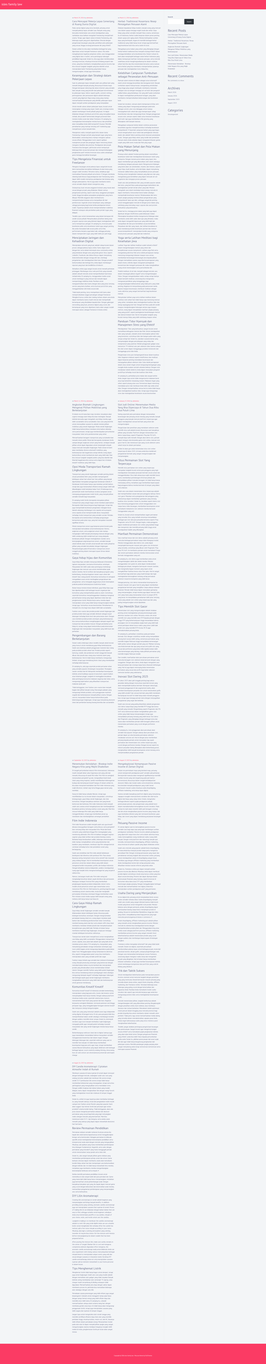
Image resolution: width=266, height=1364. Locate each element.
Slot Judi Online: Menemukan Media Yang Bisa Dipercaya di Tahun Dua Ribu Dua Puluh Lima (138, 407)
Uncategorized (173, 114)
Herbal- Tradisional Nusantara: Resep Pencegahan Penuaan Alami (137, 23)
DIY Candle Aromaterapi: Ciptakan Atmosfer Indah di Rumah (89, 1068)
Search (170, 17)
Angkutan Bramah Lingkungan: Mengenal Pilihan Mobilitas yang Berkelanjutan (89, 407)
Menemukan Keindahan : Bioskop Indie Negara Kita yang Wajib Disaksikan (92, 765)
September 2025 (174, 99)
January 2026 (172, 96)
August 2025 (172, 103)
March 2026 (172, 92)
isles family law (12, 4)
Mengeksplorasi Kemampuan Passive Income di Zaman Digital (137, 765)
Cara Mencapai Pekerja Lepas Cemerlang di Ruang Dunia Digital (93, 23)
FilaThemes (148, 1356)
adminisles (89, 18)
